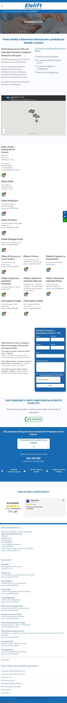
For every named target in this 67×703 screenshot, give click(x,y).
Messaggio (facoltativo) (42, 361)
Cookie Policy (5, 693)
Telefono (53, 344)
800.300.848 (34, 458)
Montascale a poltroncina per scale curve (13, 671)
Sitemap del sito (6, 690)
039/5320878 (7, 166)
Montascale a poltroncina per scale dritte (13, 674)
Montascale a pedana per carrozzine (11, 683)
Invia (50, 385)
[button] (2, 6)
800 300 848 (14, 208)
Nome (37, 336)
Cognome (53, 336)
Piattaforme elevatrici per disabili (11, 687)
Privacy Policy (59, 374)
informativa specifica (46, 375)
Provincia (38, 344)
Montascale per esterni (8, 680)
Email (37, 352)
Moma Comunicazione (46, 698)
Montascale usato (6, 677)
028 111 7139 (8, 189)
